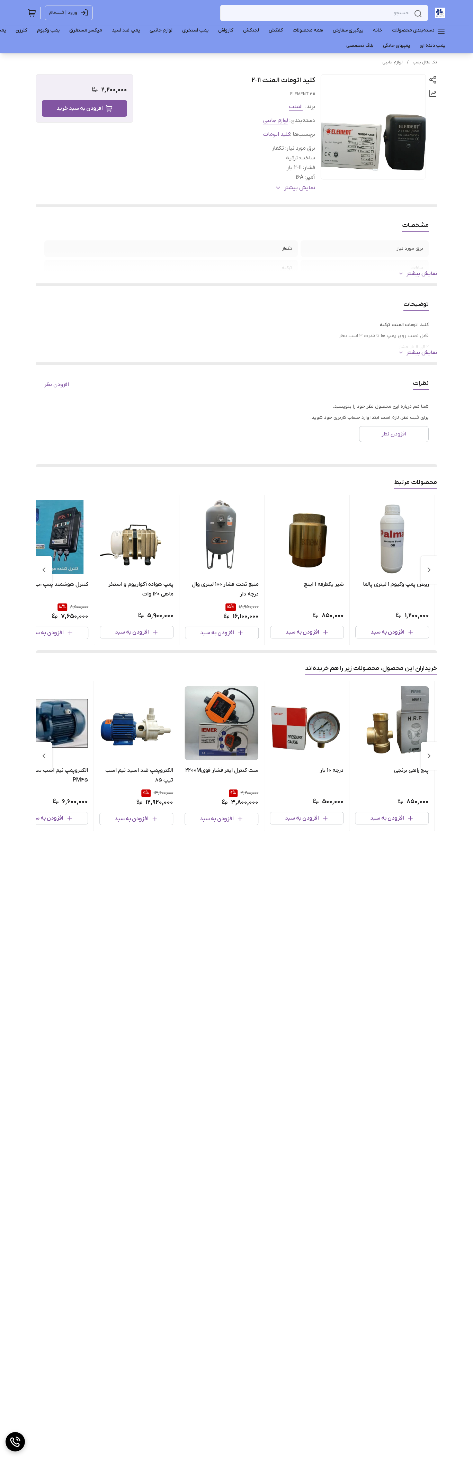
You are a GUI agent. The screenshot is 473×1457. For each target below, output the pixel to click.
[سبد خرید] (32, 13)
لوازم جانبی (392, 62)
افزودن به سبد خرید (79, 108)
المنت (296, 106)
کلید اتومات (276, 134)
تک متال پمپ (425, 62)
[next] (44, 570)
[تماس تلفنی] (15, 1441)
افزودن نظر (56, 384)
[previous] (429, 570)
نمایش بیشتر (422, 273)
